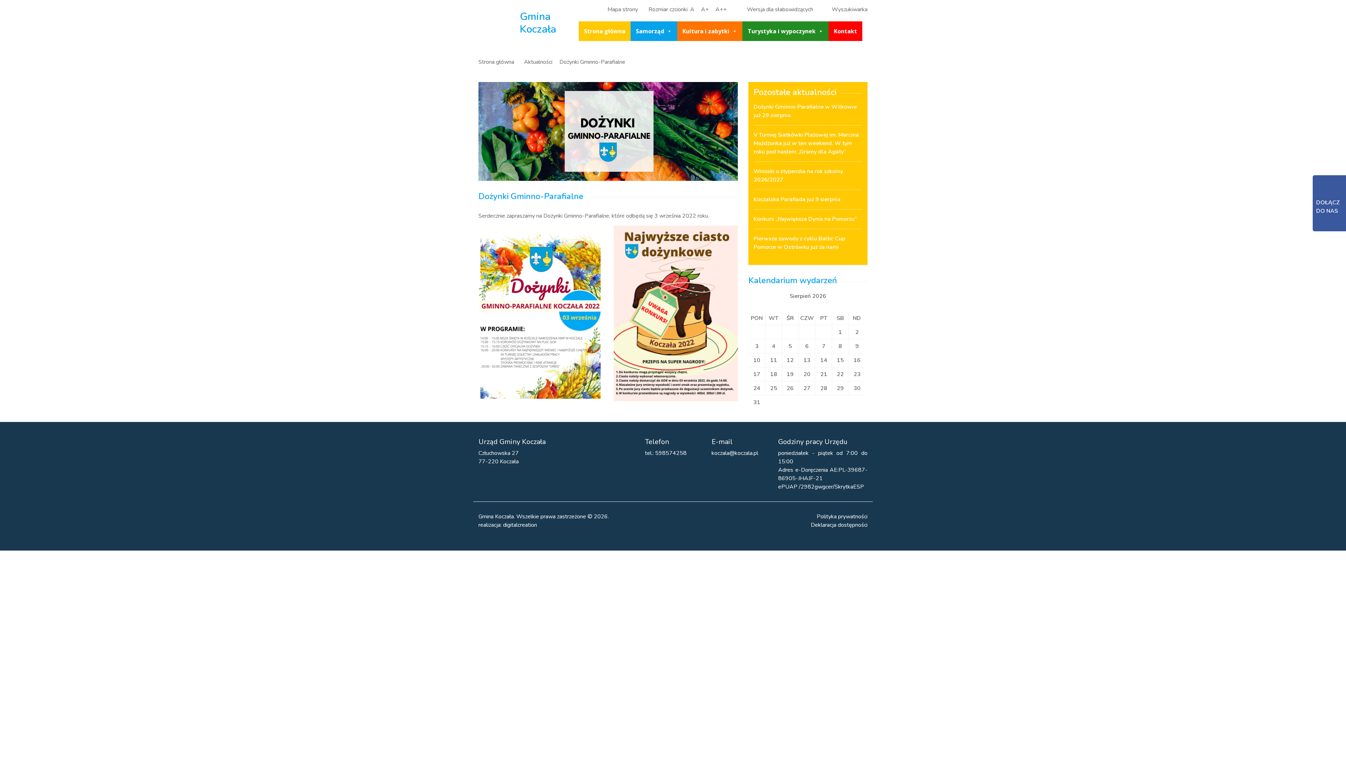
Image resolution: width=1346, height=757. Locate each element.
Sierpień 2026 (808, 296)
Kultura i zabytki (705, 31)
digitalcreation (520, 525)
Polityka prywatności (842, 516)
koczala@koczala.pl (735, 453)
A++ (721, 9)
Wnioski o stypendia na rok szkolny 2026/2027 (798, 176)
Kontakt (845, 31)
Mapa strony (622, 9)
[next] (838, 296)
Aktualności (538, 62)
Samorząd (650, 31)
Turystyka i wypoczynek (782, 31)
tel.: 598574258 (666, 453)
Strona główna (604, 31)
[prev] (777, 296)
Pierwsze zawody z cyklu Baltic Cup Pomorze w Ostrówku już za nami (799, 243)
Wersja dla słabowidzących (780, 9)
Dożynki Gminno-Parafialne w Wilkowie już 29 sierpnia (805, 111)
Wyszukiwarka (850, 9)
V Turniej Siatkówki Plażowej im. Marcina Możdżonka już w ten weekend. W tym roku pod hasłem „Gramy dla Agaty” (806, 143)
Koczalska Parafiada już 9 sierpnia (797, 199)
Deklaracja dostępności (839, 525)
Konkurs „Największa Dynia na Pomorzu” (805, 219)
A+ (705, 9)
